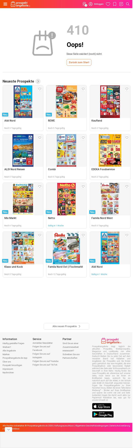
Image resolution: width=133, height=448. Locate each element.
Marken (6, 354)
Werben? (7, 347)
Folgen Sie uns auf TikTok (45, 365)
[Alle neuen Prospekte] (38, 81)
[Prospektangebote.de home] (20, 4)
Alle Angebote (9, 350)
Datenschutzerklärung (120, 425)
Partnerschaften (70, 358)
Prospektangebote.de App (15, 358)
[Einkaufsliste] (121, 4)
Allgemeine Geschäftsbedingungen (91, 425)
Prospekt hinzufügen (12, 365)
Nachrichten (8, 372)
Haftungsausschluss (64, 425)
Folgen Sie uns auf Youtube (45, 361)
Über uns (7, 361)
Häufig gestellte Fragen (13, 343)
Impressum (8, 369)
